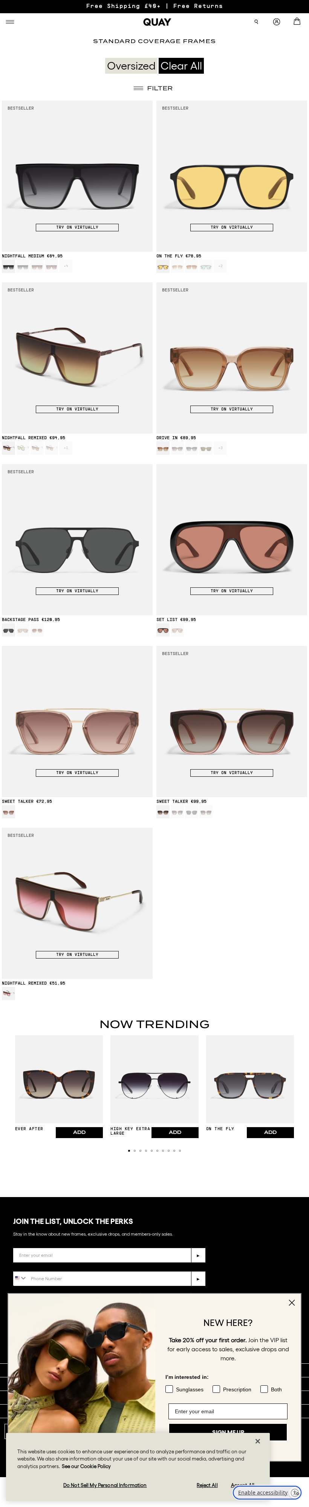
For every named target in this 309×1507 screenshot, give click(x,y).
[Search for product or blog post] (256, 22)
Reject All (207, 1485)
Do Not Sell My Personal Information (105, 1485)
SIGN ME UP (228, 1425)
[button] (129, 1151)
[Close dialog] (291, 1302)
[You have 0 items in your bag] (298, 22)
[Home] (157, 22)
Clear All (181, 66)
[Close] (257, 1441)
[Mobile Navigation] (11, 22)
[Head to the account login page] (276, 22)
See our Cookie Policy (86, 1466)
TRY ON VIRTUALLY (77, 227)
